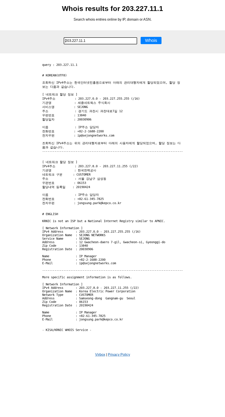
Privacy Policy (119, 354)
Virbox (100, 354)
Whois (151, 40)
